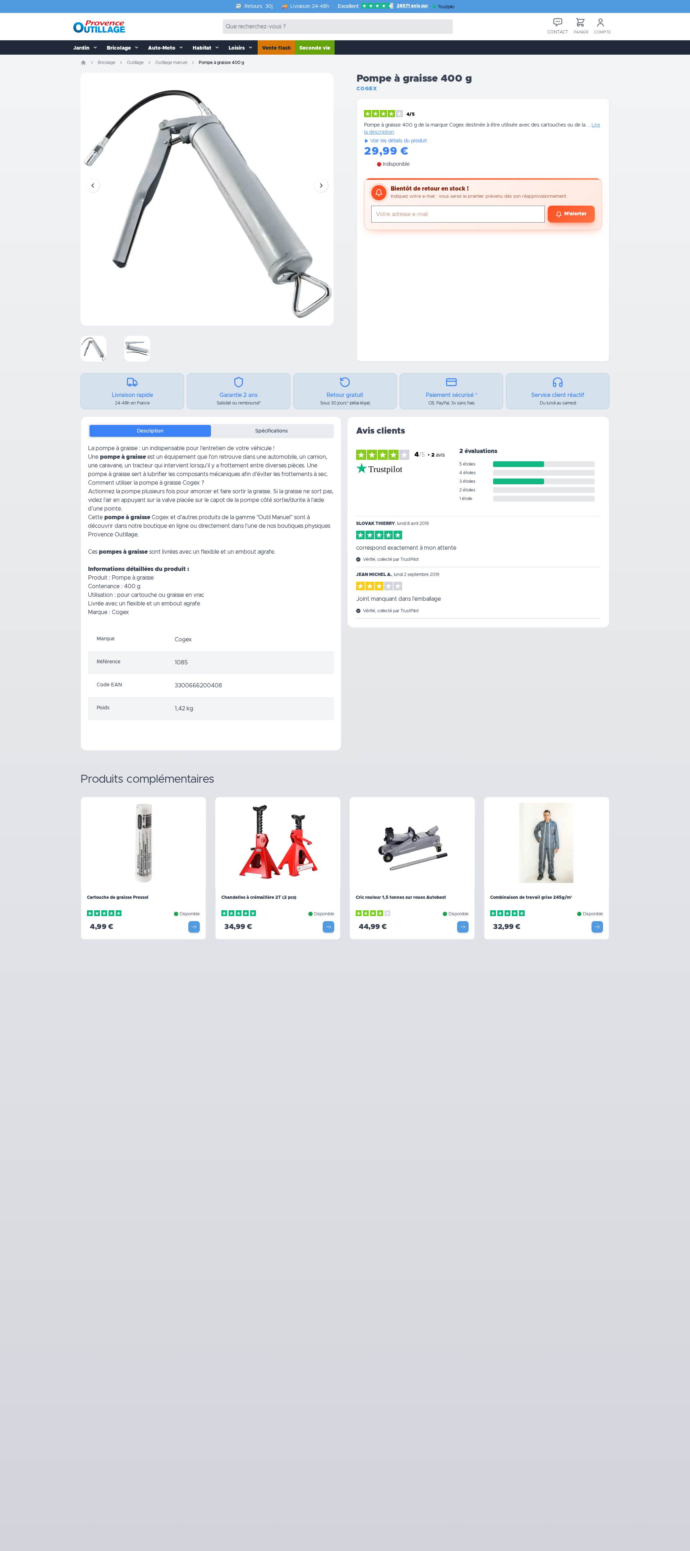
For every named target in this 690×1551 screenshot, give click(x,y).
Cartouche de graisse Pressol (117, 897)
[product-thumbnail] (93, 349)
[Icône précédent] (92, 185)
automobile (282, 457)
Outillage (135, 62)
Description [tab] (150, 431)
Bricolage (106, 62)
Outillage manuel (171, 62)
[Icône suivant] (321, 185)
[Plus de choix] (194, 927)
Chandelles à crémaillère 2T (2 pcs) (258, 897)
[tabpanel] (211, 536)
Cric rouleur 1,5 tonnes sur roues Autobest (401, 897)
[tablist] (211, 431)
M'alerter (575, 213)
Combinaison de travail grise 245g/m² (531, 897)
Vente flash (276, 48)
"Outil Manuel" (275, 517)
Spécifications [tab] (271, 431)
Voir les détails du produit (398, 140)
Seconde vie (314, 48)
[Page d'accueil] (83, 62)
